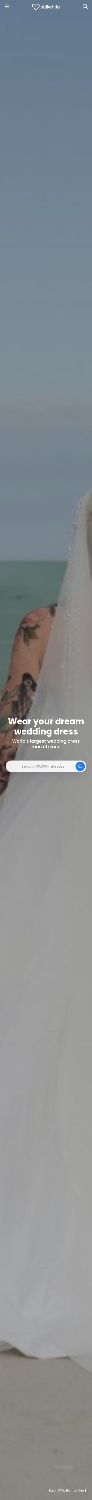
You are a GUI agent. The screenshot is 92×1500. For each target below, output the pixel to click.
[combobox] (46, 766)
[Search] (85, 6)
